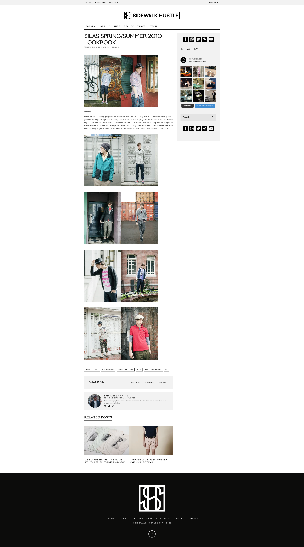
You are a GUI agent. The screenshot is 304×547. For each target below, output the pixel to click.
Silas (149, 116)
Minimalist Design (125, 370)
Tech (153, 26)
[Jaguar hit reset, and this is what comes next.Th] (210, 96)
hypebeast (88, 111)
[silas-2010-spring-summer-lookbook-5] (121, 109)
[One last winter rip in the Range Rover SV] (186, 96)
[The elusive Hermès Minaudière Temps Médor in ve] (210, 83)
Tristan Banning (92, 47)
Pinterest (149, 382)
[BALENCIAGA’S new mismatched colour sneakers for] (198, 96)
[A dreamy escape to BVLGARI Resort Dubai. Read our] (210, 71)
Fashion (91, 26)
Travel (142, 26)
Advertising (101, 2)
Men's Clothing (92, 370)
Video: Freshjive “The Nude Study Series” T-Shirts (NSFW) (105, 461)
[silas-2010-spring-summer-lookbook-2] (121, 188)
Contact (113, 2)
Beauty (129, 26)
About (89, 2)
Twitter (162, 382)
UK (166, 370)
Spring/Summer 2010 (153, 370)
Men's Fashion (108, 370)
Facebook (136, 382)
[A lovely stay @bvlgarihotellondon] (186, 71)
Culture (114, 26)
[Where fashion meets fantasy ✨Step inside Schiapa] (198, 71)
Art (102, 26)
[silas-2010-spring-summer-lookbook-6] (121, 361)
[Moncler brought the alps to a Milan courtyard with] (198, 83)
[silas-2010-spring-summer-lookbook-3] (121, 245)
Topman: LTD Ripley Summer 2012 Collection (148, 461)
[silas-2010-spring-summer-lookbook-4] (121, 303)
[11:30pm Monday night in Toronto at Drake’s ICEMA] (186, 83)
